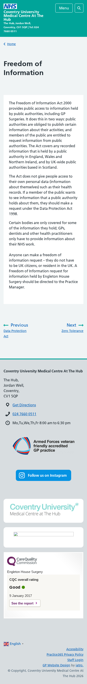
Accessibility (74, 649)
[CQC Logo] (22, 565)
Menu (64, 8)
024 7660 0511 (24, 414)
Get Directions (24, 405)
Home (11, 44)
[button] (43, 475)
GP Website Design (56, 665)
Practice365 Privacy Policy (65, 655)
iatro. (79, 665)
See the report (22, 603)
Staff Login (75, 660)
